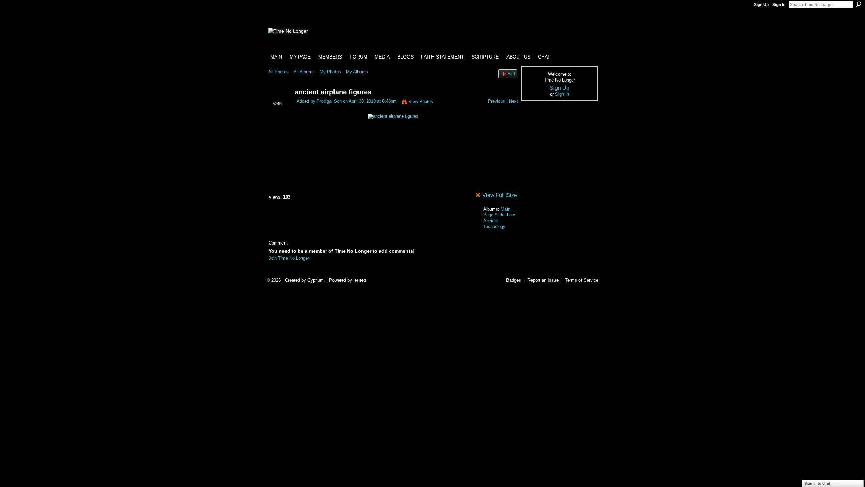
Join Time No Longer (289, 258)
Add (511, 74)
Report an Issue (543, 280)
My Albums (357, 71)
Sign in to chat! (818, 483)
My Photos (330, 71)
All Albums (304, 71)
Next (513, 101)
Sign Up (761, 4)
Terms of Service (581, 280)
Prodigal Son (329, 101)
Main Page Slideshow (498, 212)
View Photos (421, 101)
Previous (496, 101)
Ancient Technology (494, 223)
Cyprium (315, 280)
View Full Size (499, 195)
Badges (513, 280)
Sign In (778, 4)
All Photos (278, 71)
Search (858, 4)
